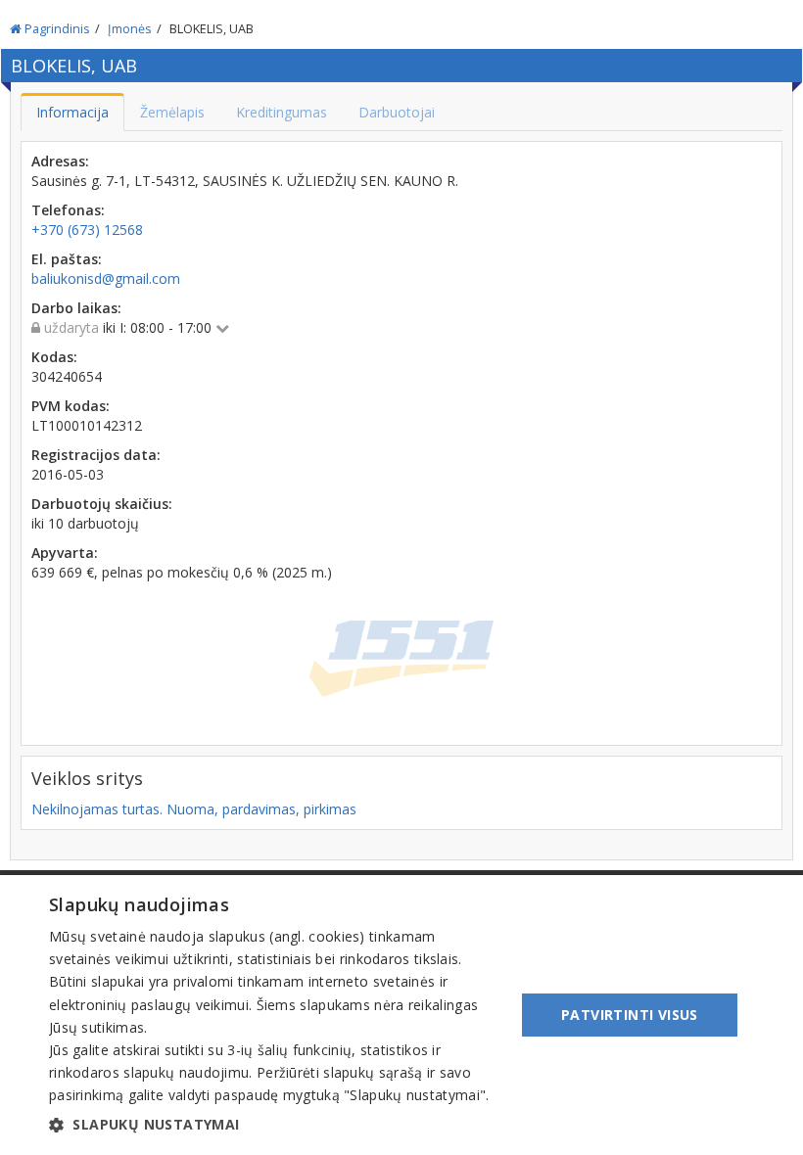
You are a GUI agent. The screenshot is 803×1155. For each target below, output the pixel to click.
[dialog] (401, 1015)
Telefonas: (68, 210)
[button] (275, 1124)
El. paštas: (66, 259)
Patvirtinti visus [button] (629, 1014)
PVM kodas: (70, 405)
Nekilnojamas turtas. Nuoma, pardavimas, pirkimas (193, 809)
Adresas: (60, 161)
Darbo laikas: (76, 308)
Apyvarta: (64, 552)
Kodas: (54, 356)
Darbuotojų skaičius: (101, 503)
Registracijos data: (96, 454)
